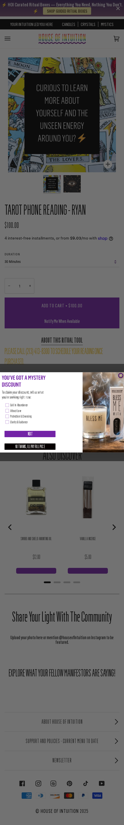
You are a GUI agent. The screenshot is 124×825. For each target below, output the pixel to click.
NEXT (30, 434)
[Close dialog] (121, 375)
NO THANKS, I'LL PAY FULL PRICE (30, 446)
